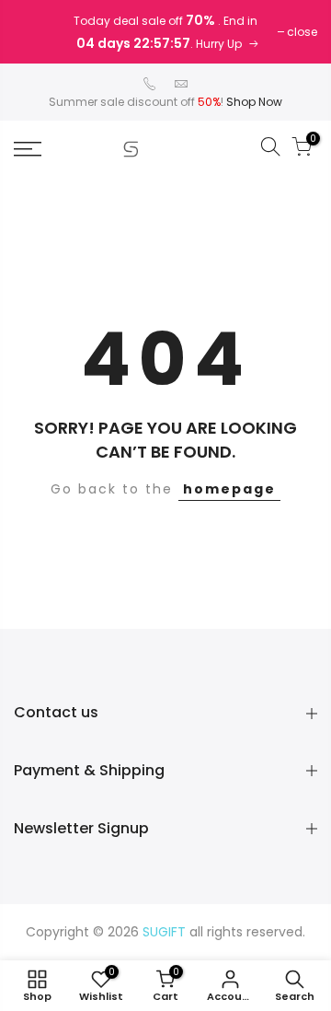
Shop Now (254, 102)
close (302, 32)
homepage (229, 489)
